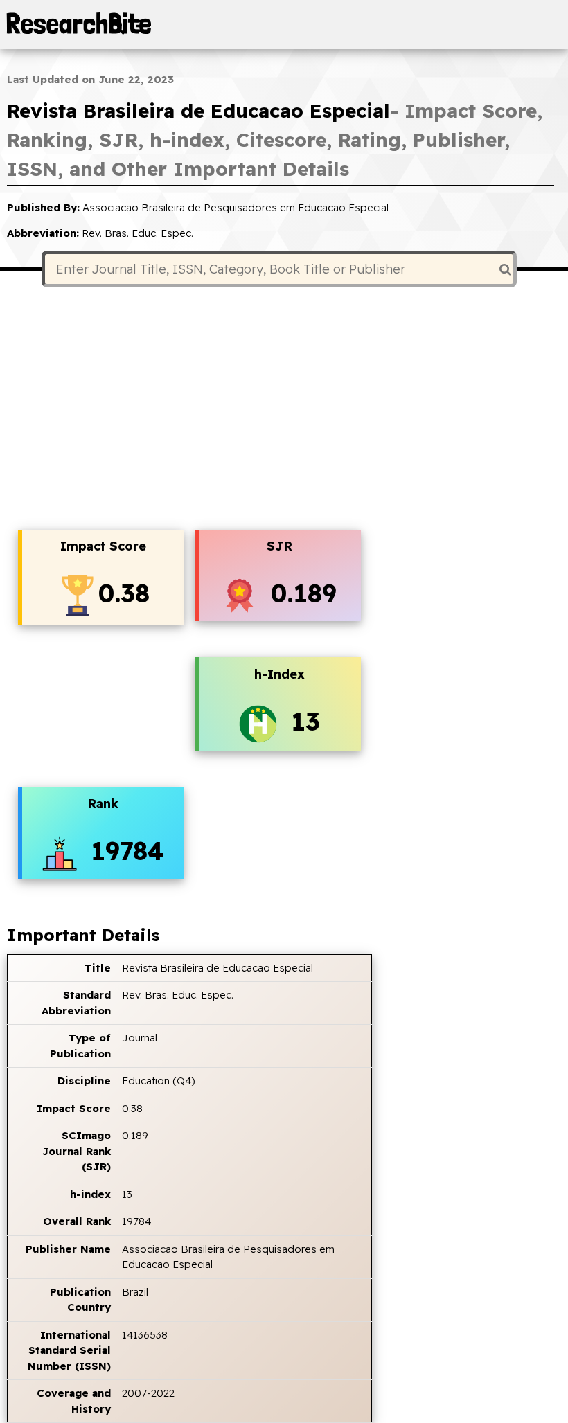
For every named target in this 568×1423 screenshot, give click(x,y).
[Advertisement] (284, 410)
